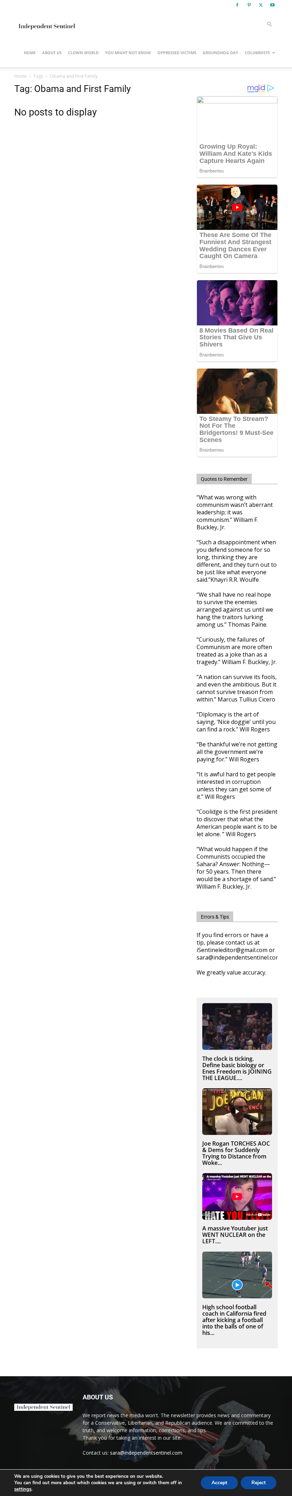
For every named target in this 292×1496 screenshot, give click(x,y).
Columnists (257, 52)
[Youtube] (272, 5)
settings (22, 1489)
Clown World (83, 52)
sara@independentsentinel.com (146, 1452)
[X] (260, 5)
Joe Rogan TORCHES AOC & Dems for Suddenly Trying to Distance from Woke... (236, 1153)
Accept (219, 1482)
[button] (269, 24)
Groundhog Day (220, 52)
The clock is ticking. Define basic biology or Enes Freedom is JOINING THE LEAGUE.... (237, 1068)
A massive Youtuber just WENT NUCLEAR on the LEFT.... (235, 1234)
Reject (258, 1482)
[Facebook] (237, 5)
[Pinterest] (249, 5)
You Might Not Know (128, 52)
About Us (52, 52)
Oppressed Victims (176, 52)
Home (30, 52)
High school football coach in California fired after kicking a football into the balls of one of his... (234, 1320)
